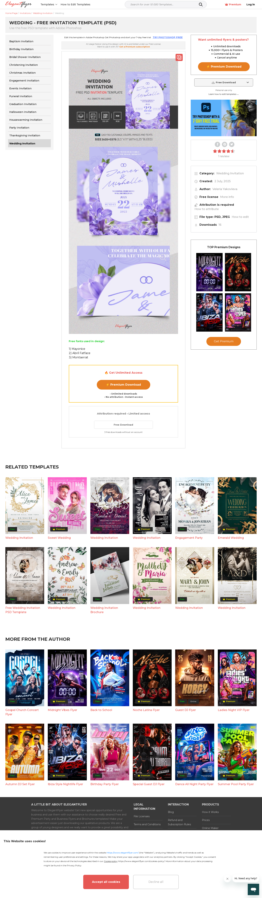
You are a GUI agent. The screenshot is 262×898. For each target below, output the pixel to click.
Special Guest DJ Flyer (149, 784)
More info (227, 197)
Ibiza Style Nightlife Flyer (65, 784)
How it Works (210, 812)
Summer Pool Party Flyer (236, 784)
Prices (206, 820)
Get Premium (223, 341)
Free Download (123, 424)
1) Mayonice (77, 348)
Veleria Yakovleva (224, 189)
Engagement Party (189, 537)
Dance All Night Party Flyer (194, 784)
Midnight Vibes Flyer (62, 710)
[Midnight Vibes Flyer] (209, 272)
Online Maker (210, 828)
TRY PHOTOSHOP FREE (168, 37)
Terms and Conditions (147, 824)
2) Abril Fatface (79, 353)
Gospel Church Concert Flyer (22, 712)
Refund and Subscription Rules (179, 822)
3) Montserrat (78, 357)
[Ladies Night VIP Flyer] (238, 312)
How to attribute (206, 209)
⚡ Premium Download (123, 384)
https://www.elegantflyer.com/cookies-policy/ (141, 861)
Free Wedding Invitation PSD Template (22, 610)
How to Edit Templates (75, 4)
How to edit (240, 217)
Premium (235, 4)
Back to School (101, 710)
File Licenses (142, 816)
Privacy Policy (74, 865)
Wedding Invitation (230, 173)
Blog (171, 812)
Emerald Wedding (231, 537)
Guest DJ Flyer (185, 710)
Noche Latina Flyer (146, 710)
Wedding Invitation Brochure (104, 610)
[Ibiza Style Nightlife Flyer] (209, 312)
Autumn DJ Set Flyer (20, 784)
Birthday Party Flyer (104, 784)
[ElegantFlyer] (18, 4)
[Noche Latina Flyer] (238, 272)
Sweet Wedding (59, 537)
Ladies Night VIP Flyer (234, 710)
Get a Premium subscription (134, 46)
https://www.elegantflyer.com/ (123, 852)
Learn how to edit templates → (224, 94)
